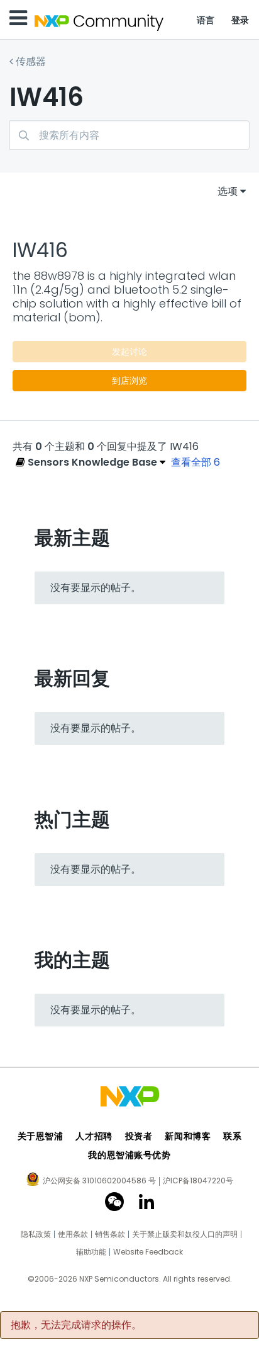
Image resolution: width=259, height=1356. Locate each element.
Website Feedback (148, 1252)
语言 (206, 20)
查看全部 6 (195, 462)
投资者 (139, 1136)
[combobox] (129, 135)
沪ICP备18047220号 (198, 1181)
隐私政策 (36, 1234)
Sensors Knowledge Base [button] (91, 462)
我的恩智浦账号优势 (129, 1155)
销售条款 (110, 1234)
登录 (240, 20)
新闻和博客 (188, 1136)
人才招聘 (93, 1136)
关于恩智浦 (40, 1136)
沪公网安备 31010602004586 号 (99, 1181)
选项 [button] (228, 191)
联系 (232, 1136)
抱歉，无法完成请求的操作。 (76, 1325)
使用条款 (73, 1234)
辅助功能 (91, 1252)
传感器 (31, 61)
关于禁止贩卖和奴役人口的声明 (185, 1234)
